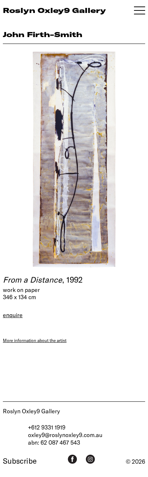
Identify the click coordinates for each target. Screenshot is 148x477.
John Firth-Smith (42, 34)
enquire (13, 314)
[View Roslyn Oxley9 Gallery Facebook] (72, 459)
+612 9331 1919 (46, 427)
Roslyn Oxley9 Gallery (31, 411)
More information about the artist (34, 340)
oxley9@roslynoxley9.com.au (65, 434)
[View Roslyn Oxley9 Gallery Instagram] (90, 459)
